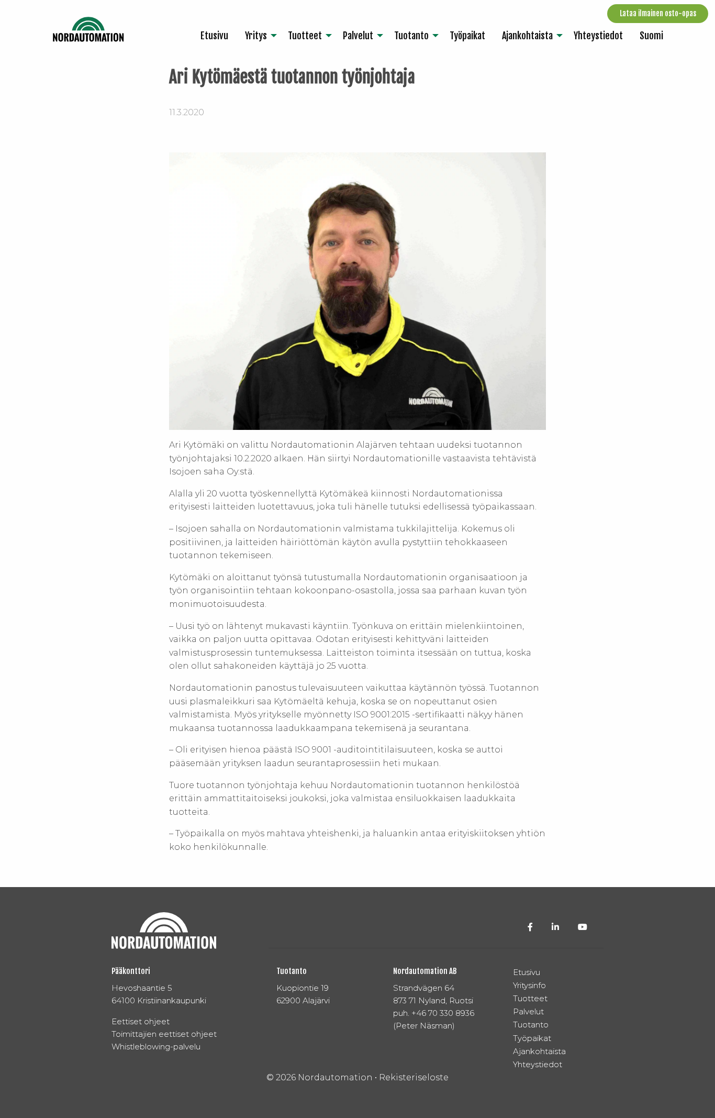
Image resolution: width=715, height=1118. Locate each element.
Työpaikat (532, 1038)
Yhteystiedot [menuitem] (598, 35)
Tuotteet (530, 998)
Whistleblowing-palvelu (155, 1046)
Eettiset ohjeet (140, 1021)
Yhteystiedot (537, 1064)
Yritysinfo (529, 985)
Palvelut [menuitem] (358, 35)
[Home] (88, 29)
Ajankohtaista (539, 1051)
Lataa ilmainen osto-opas (658, 13)
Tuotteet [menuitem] (305, 35)
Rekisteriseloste (414, 1077)
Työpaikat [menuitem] (467, 35)
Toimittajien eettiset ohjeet (164, 1034)
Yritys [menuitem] (256, 35)
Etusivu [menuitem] (214, 35)
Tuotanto (531, 1025)
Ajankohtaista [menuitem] (527, 35)
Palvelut (528, 1011)
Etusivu (526, 972)
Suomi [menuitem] (651, 35)
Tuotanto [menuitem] (411, 35)
